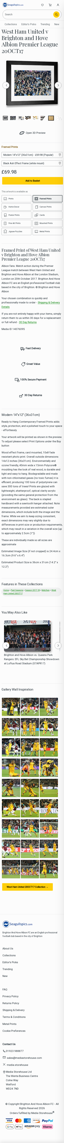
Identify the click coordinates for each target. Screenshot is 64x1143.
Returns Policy (10, 1003)
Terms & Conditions (14, 1016)
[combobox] (28, 14)
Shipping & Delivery (13, 1010)
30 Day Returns (28, 322)
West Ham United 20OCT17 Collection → (27, 887)
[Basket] (50, 4)
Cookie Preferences (13, 1030)
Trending (45, 24)
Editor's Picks (28, 24)
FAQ (4, 989)
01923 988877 (15, 1051)
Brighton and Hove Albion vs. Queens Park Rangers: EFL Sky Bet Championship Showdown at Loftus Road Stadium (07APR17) (31, 659)
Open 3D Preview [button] (35, 132)
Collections (11, 24)
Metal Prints (9, 1024)
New (56, 24)
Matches (45, 590)
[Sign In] (58, 4)
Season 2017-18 (32, 590)
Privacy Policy (10, 996)
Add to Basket (32, 180)
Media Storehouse (42, 1113)
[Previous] (5, 85)
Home (6, 590)
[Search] (56, 14)
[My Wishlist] (42, 4)
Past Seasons (17, 590)
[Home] (12, 4)
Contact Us (9, 1044)
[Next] (58, 85)
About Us (7, 948)
